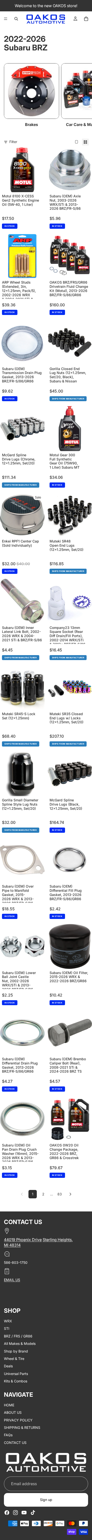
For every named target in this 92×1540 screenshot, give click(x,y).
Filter (13, 142)
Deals (8, 1366)
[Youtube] (24, 1513)
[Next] (70, 1194)
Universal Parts (16, 1374)
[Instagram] (15, 1513)
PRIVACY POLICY (18, 1420)
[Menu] (5, 18)
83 (59, 1194)
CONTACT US (15, 1442)
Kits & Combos (15, 1381)
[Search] (16, 18)
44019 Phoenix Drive (23, 1239)
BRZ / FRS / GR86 (18, 1336)
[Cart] (86, 18)
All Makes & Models (20, 1343)
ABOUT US (13, 1412)
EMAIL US (12, 1280)
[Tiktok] (33, 1513)
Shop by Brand (16, 1351)
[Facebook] (7, 1513)
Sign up (46, 1500)
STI (6, 1329)
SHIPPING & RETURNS (22, 1427)
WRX (8, 1321)
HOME (9, 1405)
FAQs (8, 1435)
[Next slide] (82, 95)
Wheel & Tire (14, 1358)
